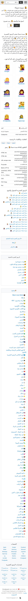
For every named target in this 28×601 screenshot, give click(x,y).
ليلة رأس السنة (20, 476)
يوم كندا (22, 531)
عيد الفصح (21, 424)
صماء (8, 143)
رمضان (22, 390)
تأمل (23, 357)
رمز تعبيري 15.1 (4, 582)
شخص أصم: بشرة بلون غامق (18, 204)
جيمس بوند (21, 368)
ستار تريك (21, 396)
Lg (4, 556)
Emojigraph (23, 558)
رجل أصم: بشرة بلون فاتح (19, 208)
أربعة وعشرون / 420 (18, 300)
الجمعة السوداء (20, 317)
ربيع (23, 388)
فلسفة (22, 440)
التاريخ (22, 311)
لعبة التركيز (14, 247)
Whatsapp (21, 108)
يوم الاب (22, 512)
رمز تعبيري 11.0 (23, 571)
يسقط (22, 503)
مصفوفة (22, 490)
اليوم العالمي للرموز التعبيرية (16, 355)
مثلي (23, 487)
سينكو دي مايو (20, 401)
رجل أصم (23, 206)
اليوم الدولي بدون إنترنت (17, 347)
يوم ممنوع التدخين (19, 536)
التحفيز (22, 314)
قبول (23, 277)
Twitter (7, 84)
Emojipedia (6, 121)
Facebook (21, 84)
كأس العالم (21, 459)
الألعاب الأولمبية (20, 306)
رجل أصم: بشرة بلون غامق (19, 217)
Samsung (21, 96)
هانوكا (22, 498)
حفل (23, 377)
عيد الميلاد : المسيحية (18, 432)
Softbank (23, 556)
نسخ (17, 25)
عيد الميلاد (21, 429)
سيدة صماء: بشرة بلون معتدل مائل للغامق (15, 228)
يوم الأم (22, 509)
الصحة (22, 328)
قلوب (22, 454)
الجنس (22, 320)
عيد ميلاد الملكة (20, 435)
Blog (14, 242)
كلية (23, 470)
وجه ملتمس (21, 269)
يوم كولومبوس (20, 534)
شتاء (23, 404)
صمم (13, 143)
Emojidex (14, 553)
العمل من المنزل (19, 336)
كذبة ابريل (21, 465)
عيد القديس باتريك (19, 426)
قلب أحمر (22, 275)
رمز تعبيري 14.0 (14, 578)
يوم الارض (21, 514)
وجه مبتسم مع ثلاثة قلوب (18, 264)
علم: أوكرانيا (21, 283)
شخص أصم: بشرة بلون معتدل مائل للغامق (15, 202)
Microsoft (7, 96)
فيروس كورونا (20, 443)
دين (23, 382)
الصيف (22, 331)
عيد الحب (21, 415)
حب (23, 371)
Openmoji (21, 121)
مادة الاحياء (21, 481)
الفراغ (22, 339)
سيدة (3, 143)
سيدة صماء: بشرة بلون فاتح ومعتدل (17, 224)
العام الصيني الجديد (19, 333)
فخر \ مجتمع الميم (19, 437)
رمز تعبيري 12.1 (14, 574)
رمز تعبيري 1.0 (4, 568)
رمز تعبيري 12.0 (4, 574)
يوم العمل (21, 525)
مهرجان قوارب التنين (18, 492)
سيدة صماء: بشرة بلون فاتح (19, 222)
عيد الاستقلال (20, 413)
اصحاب (22, 303)
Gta (23, 298)
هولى (23, 501)
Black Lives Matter (18, 295)
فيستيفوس (21, 446)
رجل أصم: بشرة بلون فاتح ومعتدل (17, 211)
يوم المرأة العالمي (19, 528)
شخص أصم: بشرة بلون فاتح (18, 195)
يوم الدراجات (20, 520)
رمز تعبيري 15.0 (23, 578)
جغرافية (22, 366)
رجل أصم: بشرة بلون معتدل (18, 213)
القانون (22, 344)
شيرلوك (22, 407)
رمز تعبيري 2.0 (14, 568)
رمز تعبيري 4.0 (4, 570)
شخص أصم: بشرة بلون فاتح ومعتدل (16, 197)
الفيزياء (22, 342)
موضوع (14, 290)
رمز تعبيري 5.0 (14, 570)
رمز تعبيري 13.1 (4, 578)
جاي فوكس (21, 363)
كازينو (22, 462)
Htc (23, 553)
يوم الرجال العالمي (19, 523)
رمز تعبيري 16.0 (14, 582)
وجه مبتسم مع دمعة (19, 267)
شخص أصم (23, 193)
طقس (22, 410)
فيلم (23, 448)
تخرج (23, 360)
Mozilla (14, 556)
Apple (21, 71)
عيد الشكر (21, 421)
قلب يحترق (22, 272)
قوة (23, 457)
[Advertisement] (14, 29)
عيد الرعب (21, 418)
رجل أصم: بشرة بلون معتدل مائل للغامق (15, 215)
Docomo (14, 558)
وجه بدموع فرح (20, 262)
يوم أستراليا (21, 506)
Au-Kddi (5, 558)
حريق (23, 280)
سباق (23, 393)
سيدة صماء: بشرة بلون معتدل (18, 226)
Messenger (14, 551)
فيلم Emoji (21, 451)
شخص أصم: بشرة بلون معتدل (18, 199)
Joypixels (7, 108)
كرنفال (22, 468)
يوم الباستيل (21, 517)
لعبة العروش (20, 473)
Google (6, 71)
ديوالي (22, 385)
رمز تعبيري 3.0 (23, 568)
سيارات (22, 399)
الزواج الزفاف (20, 325)
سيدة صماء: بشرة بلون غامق (18, 230)
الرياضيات (21, 322)
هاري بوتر (21, 495)
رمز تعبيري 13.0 (23, 574)
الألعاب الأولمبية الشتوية (17, 309)
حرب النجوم (21, 374)
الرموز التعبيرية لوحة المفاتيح (14, 238)
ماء (23, 479)
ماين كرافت (21, 484)
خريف (22, 379)
